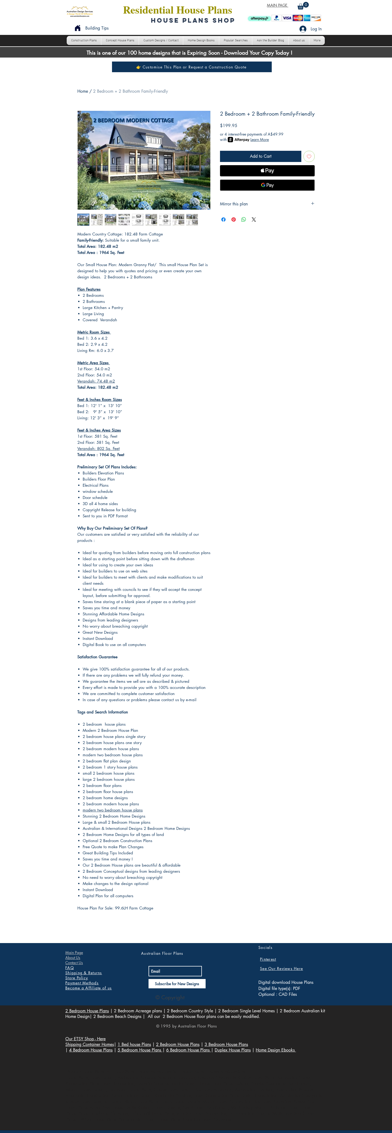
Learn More (259, 139)
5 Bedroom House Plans (140, 1050)
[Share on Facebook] (223, 219)
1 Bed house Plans (134, 1044)
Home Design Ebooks (276, 1050)
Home (82, 91)
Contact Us (74, 962)
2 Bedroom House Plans (87, 1011)
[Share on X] (254, 219)
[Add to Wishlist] (309, 156)
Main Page (74, 952)
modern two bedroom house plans (113, 810)
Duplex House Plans (233, 1050)
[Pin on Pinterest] (233, 219)
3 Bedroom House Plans (226, 1044)
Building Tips (97, 28)
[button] (303, 6)
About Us (72, 957)
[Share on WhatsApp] (244, 219)
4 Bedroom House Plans (91, 1050)
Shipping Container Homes (89, 1044)
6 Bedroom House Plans (188, 1050)
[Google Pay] (267, 185)
